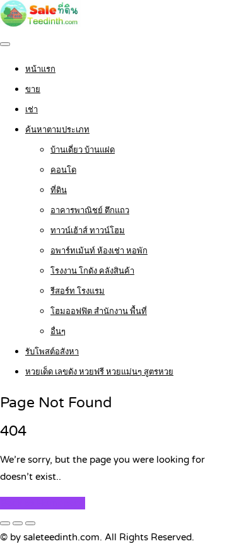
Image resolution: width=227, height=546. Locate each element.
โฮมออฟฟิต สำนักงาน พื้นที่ (98, 311)
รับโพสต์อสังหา (52, 352)
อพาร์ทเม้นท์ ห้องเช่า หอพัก (99, 251)
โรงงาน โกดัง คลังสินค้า (92, 271)
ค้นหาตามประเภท (57, 130)
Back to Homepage (42, 503)
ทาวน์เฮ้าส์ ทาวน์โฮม (87, 231)
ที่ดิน (58, 190)
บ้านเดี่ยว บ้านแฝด (82, 150)
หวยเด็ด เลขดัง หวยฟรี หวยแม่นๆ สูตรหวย (99, 372)
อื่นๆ (58, 332)
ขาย (32, 89)
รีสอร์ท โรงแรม (77, 291)
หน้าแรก (40, 69)
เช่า (31, 110)
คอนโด (63, 170)
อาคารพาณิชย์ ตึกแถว (89, 211)
